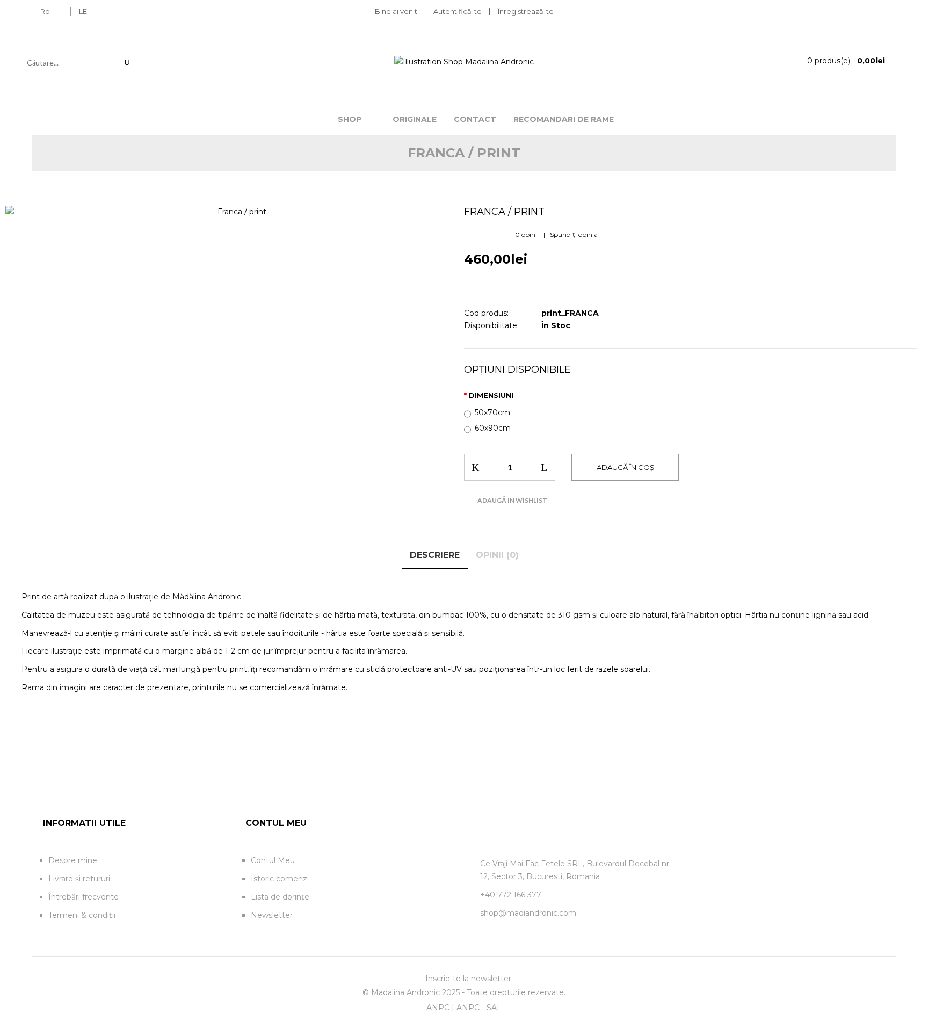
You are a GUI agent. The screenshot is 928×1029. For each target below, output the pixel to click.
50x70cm (492, 412)
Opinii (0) (497, 555)
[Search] (126, 62)
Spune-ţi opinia (574, 234)
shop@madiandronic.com (528, 913)
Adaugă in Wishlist (512, 500)
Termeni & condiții (81, 915)
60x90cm (493, 428)
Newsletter (272, 915)
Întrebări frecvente (83, 897)
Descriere (435, 555)
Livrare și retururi (79, 878)
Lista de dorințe (280, 897)
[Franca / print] (237, 212)
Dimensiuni (491, 395)
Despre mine (72, 860)
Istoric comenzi (280, 878)
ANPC (438, 1007)
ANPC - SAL (479, 1007)
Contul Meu (273, 860)
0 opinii (527, 234)
